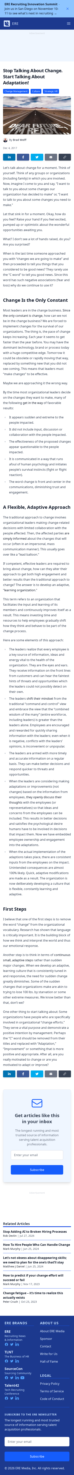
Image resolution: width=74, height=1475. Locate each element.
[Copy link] (65, 157)
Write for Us (48, 1354)
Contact (45, 1346)
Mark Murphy (11, 1249)
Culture (36, 91)
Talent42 (12, 1385)
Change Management (16, 91)
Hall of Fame (49, 1361)
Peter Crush (10, 1301)
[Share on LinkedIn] (9, 157)
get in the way (33, 403)
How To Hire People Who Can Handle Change (36, 1245)
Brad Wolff (19, 140)
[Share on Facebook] (23, 157)
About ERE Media (52, 1331)
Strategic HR (50, 91)
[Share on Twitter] (37, 157)
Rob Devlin (10, 1235)
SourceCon (14, 1368)
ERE (8, 1331)
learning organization (19, 590)
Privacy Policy (49, 1384)
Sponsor (46, 1339)
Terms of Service (52, 1391)
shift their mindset (40, 698)
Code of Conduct (52, 1399)
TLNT (9, 1352)
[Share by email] (51, 157)
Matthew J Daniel (14, 1266)
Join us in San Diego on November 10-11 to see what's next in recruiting (31, 8)
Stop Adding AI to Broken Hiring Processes (35, 1232)
